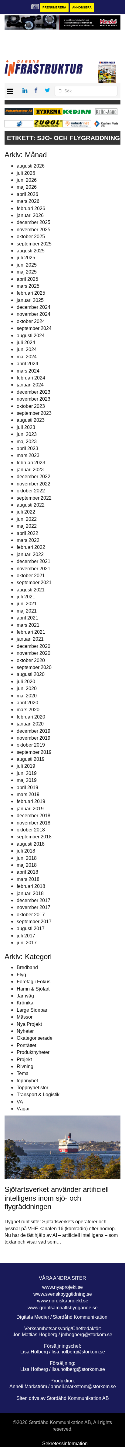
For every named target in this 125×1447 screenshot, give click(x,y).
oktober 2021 (31, 575)
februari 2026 (31, 208)
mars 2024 (28, 370)
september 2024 (34, 328)
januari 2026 (30, 215)
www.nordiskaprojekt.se (62, 1300)
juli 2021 (26, 596)
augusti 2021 (31, 589)
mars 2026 (28, 201)
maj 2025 (27, 271)
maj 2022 (27, 526)
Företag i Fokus (33, 981)
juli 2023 (26, 427)
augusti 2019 (31, 759)
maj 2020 (27, 695)
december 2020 (33, 646)
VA (20, 1101)
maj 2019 (27, 780)
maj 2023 (27, 441)
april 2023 (27, 448)
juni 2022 (27, 519)
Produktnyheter (33, 1052)
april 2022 (27, 533)
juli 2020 (26, 681)
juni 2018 (27, 858)
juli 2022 (26, 511)
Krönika (25, 1002)
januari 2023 (30, 469)
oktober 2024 (31, 321)
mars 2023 (28, 455)
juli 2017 (26, 935)
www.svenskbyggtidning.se (62, 1294)
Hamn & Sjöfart (33, 988)
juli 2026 (26, 173)
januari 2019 (30, 808)
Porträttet (26, 1045)
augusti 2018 (31, 844)
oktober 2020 (31, 660)
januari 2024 (30, 384)
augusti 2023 (31, 420)
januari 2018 (30, 893)
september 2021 (34, 582)
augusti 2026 (31, 165)
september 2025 (34, 243)
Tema (23, 1073)
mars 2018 (28, 879)
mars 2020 (28, 709)
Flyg (21, 974)
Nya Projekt (29, 1024)
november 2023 (33, 399)
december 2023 (33, 392)
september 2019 (34, 752)
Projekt (24, 1059)
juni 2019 (27, 773)
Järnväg (25, 995)
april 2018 (27, 872)
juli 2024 (26, 342)
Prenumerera (54, 7)
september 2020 (34, 667)
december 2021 (33, 561)
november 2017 (33, 907)
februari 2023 (31, 462)
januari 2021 (30, 639)
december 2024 (33, 307)
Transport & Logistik (38, 1094)
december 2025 (33, 222)
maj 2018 (27, 865)
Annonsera (82, 7)
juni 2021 (27, 603)
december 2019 (33, 731)
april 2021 (27, 617)
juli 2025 (26, 257)
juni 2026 (27, 180)
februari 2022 (31, 547)
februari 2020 (31, 716)
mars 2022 (28, 540)
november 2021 (33, 568)
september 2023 (34, 413)
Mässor (24, 1017)
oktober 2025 (31, 236)
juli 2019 (26, 766)
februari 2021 (31, 632)
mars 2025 (28, 286)
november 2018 (33, 822)
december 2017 (33, 900)
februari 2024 (31, 377)
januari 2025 (30, 300)
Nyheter (25, 1031)
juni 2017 (27, 942)
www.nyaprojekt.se (62, 1287)
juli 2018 (26, 850)
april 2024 (27, 363)
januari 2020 (30, 723)
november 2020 (33, 653)
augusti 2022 (31, 504)
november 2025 (33, 229)
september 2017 (34, 921)
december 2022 (33, 476)
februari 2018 (31, 886)
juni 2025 (27, 264)
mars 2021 (28, 625)
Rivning (25, 1066)
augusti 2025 (31, 250)
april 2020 (27, 702)
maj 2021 (27, 610)
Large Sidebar (32, 1010)
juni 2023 (27, 434)
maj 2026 (27, 187)
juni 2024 (27, 349)
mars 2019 (28, 794)
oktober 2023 (31, 406)
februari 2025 (31, 293)
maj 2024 (27, 356)
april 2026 (27, 194)
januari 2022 (30, 554)
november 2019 (33, 738)
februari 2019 (31, 801)
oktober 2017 (31, 914)
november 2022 (33, 483)
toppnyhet (27, 1080)
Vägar (23, 1108)
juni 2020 (27, 688)
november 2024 (33, 314)
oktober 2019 (31, 745)
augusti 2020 (31, 674)
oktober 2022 (31, 490)
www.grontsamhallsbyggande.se (63, 1307)
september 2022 (34, 498)
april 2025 (27, 279)
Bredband (27, 967)
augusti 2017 (31, 928)
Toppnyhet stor (32, 1087)
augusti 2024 (31, 335)
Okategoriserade (34, 1038)
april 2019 (27, 787)
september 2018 (34, 836)
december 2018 (33, 815)
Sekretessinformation (65, 1443)
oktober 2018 (31, 829)
